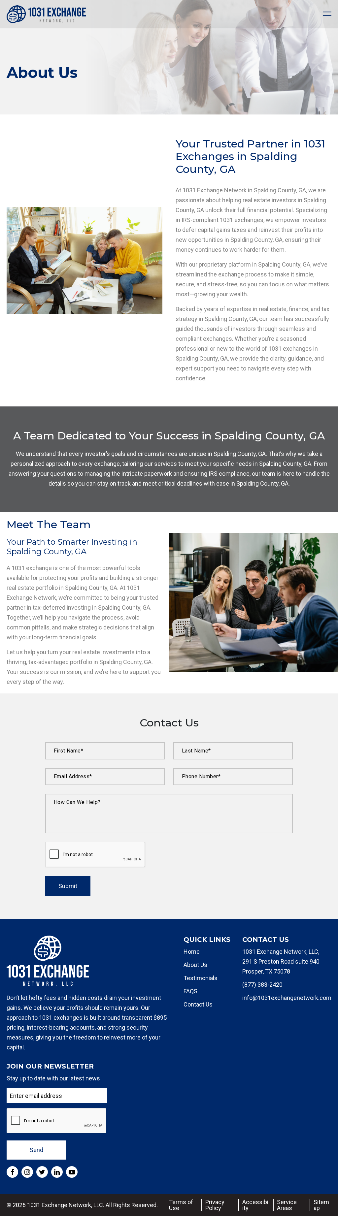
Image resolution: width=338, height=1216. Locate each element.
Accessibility (256, 1205)
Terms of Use (181, 1205)
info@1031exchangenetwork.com (286, 997)
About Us (195, 964)
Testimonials (201, 978)
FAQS (190, 991)
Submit (67, 885)
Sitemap (321, 1205)
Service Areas (287, 1205)
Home (192, 951)
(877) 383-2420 (262, 984)
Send (36, 1149)
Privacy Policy (214, 1205)
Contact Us (198, 1004)
